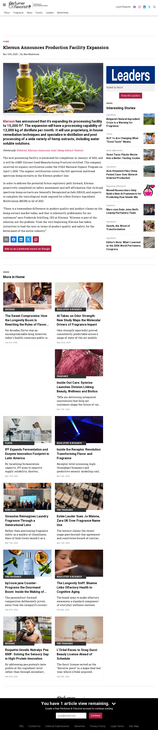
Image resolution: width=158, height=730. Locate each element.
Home (6, 41)
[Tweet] (28, 239)
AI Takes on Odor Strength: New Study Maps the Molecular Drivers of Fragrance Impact (79, 320)
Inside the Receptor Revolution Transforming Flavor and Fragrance (79, 454)
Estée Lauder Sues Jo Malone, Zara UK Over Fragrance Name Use (78, 520)
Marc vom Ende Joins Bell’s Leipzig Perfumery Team (122, 211)
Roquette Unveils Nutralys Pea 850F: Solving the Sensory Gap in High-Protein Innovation (27, 654)
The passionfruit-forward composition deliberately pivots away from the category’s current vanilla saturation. (26, 601)
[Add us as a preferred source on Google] (36, 239)
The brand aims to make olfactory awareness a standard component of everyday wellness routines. (78, 601)
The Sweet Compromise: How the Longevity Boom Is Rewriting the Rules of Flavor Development (26, 320)
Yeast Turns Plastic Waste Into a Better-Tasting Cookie (123, 156)
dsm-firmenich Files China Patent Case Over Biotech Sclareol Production (121, 174)
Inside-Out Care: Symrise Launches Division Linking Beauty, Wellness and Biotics (77, 387)
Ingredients (111, 115)
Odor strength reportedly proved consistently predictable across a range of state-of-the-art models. (77, 334)
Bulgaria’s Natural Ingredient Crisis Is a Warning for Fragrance (123, 122)
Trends (109, 134)
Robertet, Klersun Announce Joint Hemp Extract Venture (50, 150)
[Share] (13, 239)
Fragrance (110, 205)
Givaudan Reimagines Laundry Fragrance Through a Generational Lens (26, 520)
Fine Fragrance (65, 510)
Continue (95, 715)
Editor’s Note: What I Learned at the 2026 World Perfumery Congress (123, 246)
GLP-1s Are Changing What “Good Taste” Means (122, 140)
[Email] (6, 239)
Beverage (10, 309)
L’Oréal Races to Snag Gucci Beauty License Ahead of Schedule (77, 654)
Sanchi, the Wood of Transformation (118, 227)
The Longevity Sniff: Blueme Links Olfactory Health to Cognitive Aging (77, 587)
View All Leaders (130, 95)
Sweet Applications (114, 150)
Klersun (9, 121)
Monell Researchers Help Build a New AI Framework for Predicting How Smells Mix (123, 194)
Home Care (10, 510)
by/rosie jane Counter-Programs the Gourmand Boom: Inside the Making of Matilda (24, 587)
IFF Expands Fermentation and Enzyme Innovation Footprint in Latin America (27, 454)
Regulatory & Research (116, 186)
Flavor (8, 443)
